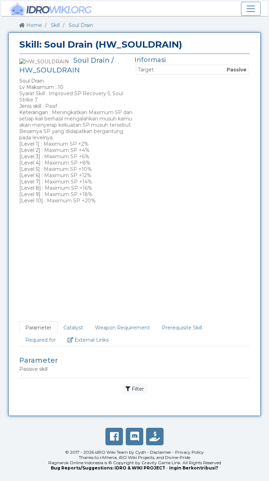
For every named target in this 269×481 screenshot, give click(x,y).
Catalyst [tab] (73, 328)
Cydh (140, 452)
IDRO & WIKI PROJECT (140, 467)
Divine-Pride (177, 457)
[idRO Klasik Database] (50, 8)
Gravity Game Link (161, 462)
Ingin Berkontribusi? (193, 467)
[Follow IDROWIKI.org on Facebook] (114, 436)
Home (34, 25)
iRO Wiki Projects (136, 457)
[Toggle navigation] (251, 9)
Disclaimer (160, 452)
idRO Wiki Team (111, 452)
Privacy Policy (189, 452)
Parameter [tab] (38, 328)
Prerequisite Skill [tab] (182, 328)
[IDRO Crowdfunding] (155, 436)
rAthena (108, 457)
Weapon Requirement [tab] (122, 328)
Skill (55, 25)
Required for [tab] (40, 340)
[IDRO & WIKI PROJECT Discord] (134, 436)
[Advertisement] (134, 264)
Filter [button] (137, 389)
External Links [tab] (94, 339)
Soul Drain (81, 25)
